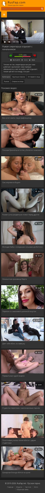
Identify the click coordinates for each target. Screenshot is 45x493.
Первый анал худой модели (13, 376)
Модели (19, 487)
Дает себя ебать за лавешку (13, 343)
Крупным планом (18, 77)
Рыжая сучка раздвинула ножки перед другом (20, 214)
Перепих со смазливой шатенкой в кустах (19, 311)
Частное (28, 487)
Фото (36, 487)
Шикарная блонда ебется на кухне (16, 472)
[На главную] (15, 3)
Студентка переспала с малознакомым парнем (21, 408)
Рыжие (6, 81)
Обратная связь (22, 489)
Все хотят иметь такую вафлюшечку (16, 118)
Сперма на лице (17, 81)
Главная (10, 487)
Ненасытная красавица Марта (14, 279)
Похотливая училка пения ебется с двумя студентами (19, 441)
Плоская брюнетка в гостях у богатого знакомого (22, 150)
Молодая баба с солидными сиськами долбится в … (22, 248)
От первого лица (34, 77)
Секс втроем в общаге (11, 182)
